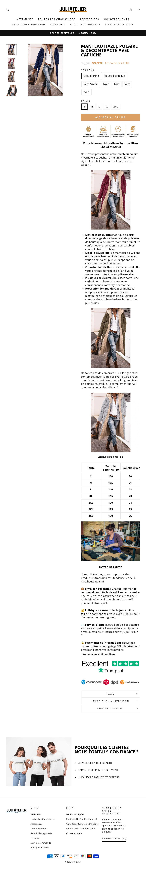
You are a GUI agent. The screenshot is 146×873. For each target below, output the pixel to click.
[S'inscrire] (124, 838)
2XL (115, 106)
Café (86, 92)
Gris (116, 84)
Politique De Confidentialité (80, 828)
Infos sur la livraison (110, 701)
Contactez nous (74, 833)
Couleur (87, 70)
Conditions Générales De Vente (82, 823)
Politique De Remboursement (81, 819)
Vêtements (25, 19)
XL (106, 106)
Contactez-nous (110, 708)
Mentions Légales (75, 814)
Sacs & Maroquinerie (29, 24)
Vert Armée (91, 84)
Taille (86, 101)
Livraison (58, 24)
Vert (127, 84)
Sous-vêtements (116, 19)
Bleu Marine (91, 75)
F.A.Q (111, 693)
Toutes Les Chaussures (56, 19)
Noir (106, 84)
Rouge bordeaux (114, 75)
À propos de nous (119, 24)
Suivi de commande (85, 24)
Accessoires (89, 19)
